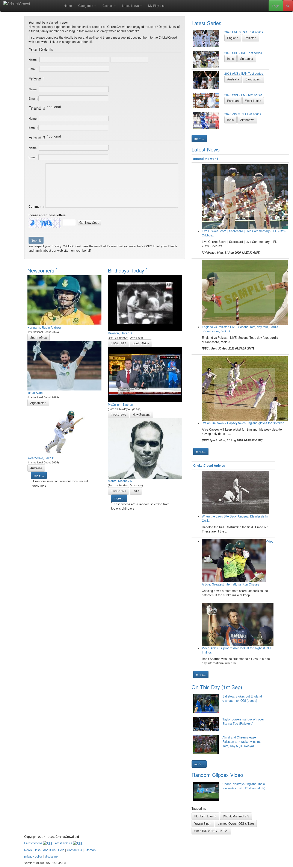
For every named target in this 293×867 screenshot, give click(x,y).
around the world (205, 158)
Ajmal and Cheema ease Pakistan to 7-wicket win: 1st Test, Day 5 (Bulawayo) (241, 741)
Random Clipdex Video (217, 774)
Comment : (36, 206)
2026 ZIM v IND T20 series (242, 114)
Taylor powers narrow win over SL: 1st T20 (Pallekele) (243, 721)
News (28, 850)
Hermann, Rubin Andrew (44, 327)
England (232, 38)
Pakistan (250, 38)
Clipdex (108, 5)
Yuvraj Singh (202, 823)
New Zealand (142, 414)
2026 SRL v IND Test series (243, 53)
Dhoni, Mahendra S (236, 816)
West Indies (253, 100)
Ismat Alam (35, 392)
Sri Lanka (246, 58)
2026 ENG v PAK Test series (243, 32)
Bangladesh (253, 79)
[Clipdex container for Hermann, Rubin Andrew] (64, 300)
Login (275, 6)
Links (37, 850)
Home (68, 5)
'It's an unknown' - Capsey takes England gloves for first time (243, 423)
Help (61, 850)
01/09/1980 (118, 414)
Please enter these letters (47, 215)
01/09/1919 (118, 343)
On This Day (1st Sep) (217, 687)
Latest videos (33, 843)
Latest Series (206, 23)
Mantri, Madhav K (120, 481)
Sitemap (90, 850)
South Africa (38, 337)
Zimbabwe (247, 120)
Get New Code (89, 222)
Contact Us (74, 850)
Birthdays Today (127, 270)
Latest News (131, 5)
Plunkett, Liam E (205, 816)
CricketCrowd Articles (209, 465)
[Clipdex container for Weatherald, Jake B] (64, 430)
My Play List (156, 5)
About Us (49, 850)
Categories (86, 5)
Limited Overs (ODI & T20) (236, 823)
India (136, 491)
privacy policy (33, 856)
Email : (33, 69)
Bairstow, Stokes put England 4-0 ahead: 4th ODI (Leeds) (244, 698)
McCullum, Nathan (120, 404)
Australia (36, 468)
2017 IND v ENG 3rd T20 (211, 831)
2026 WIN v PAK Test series (243, 95)
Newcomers (42, 270)
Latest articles (63, 843)
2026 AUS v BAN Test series (243, 73)
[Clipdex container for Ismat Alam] (64, 365)
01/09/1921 (118, 491)
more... (199, 138)
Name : (34, 59)
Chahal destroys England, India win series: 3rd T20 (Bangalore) (243, 786)
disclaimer (52, 856)
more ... (38, 475)
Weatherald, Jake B (40, 458)
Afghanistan (38, 403)
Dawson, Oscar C (120, 333)
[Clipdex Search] (288, 5)
